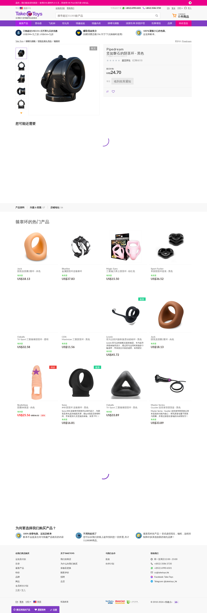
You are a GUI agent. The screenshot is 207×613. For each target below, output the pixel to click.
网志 (17, 581)
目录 (17, 563)
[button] (21, 46)
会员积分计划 (21, 585)
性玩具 (65, 23)
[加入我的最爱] (113, 91)
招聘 (63, 577)
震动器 (38, 23)
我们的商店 (66, 559)
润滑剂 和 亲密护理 (135, 23)
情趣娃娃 (80, 23)
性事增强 (156, 23)
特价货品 (183, 23)
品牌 (170, 23)
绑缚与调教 (113, 23)
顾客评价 (65, 572)
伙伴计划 (110, 563)
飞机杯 (52, 23)
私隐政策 (64, 601)
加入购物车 (25, 285)
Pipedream (187, 41)
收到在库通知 (122, 81)
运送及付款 (20, 559)
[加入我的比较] (107, 91)
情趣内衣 (96, 23)
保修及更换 (66, 568)
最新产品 (23, 23)
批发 (108, 559)
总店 (63, 581)
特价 (17, 572)
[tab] (20, 207)
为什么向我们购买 (69, 563)
